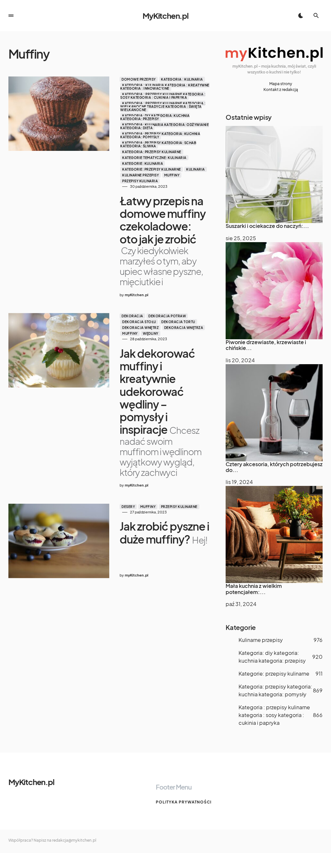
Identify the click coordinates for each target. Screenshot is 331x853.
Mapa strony (280, 83)
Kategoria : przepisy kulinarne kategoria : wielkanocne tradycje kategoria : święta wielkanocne (162, 106)
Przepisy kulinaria (140, 181)
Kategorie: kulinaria (142, 163)
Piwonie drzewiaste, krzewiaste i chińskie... (266, 345)
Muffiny (172, 175)
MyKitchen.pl (165, 15)
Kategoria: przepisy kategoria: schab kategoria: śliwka (158, 144)
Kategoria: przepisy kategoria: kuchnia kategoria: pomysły (160, 135)
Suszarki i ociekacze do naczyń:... (267, 225)
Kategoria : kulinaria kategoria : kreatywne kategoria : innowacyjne (164, 86)
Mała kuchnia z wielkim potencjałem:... (254, 588)
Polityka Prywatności (183, 802)
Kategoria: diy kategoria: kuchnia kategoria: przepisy (155, 117)
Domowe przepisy (139, 79)
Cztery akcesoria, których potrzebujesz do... (274, 467)
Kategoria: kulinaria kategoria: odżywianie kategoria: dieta (164, 126)
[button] (11, 15)
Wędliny (150, 333)
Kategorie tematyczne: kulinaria (154, 158)
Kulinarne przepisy (140, 175)
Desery (128, 507)
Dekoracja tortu (178, 322)
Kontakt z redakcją (280, 89)
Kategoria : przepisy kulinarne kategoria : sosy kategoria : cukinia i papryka (162, 95)
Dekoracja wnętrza (183, 328)
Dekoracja (132, 316)
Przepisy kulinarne (179, 507)
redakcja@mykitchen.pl (74, 840)
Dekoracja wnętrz (140, 328)
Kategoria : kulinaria (182, 79)
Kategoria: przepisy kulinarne (151, 152)
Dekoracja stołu (139, 322)
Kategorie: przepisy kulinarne (151, 169)
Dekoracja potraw (167, 316)
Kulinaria (195, 169)
